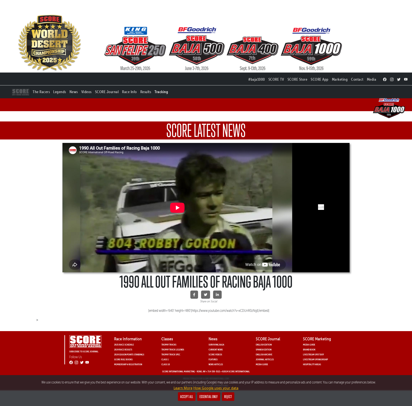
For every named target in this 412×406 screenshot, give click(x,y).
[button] (41, 91)
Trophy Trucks (168, 344)
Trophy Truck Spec (170, 354)
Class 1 (165, 359)
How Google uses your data (215, 388)
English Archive (264, 354)
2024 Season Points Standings (129, 354)
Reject (228, 396)
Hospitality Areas (312, 364)
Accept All (186, 396)
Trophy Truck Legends (172, 349)
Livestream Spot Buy (313, 354)
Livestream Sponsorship (315, 359)
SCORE (321, 207)
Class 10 (165, 364)
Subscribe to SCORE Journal (83, 351)
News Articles (216, 364)
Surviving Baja (216, 344)
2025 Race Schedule (124, 344)
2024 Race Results (123, 349)
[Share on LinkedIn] (217, 295)
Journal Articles (265, 359)
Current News (216, 349)
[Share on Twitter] (205, 295)
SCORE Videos (215, 354)
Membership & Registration (128, 364)
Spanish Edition (263, 349)
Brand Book (309, 349)
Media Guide (262, 364)
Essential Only (209, 396)
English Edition (264, 344)
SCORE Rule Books (123, 359)
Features (213, 359)
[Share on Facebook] (194, 295)
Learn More (183, 388)
